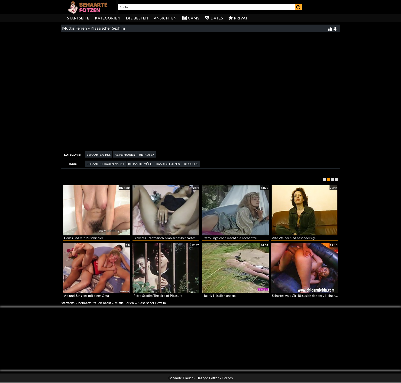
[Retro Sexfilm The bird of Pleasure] (166, 268)
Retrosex (146, 154)
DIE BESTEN (137, 18)
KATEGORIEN (107, 18)
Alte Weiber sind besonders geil (294, 238)
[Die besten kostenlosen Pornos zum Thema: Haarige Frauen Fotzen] (88, 7)
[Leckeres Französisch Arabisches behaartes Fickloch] (166, 210)
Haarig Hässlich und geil (220, 296)
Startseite (78, 18)
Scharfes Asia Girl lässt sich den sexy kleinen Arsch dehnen (314, 296)
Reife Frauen (125, 154)
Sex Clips (191, 164)
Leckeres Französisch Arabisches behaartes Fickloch (170, 238)
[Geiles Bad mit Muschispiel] (96, 210)
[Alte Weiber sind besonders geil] (304, 210)
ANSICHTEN (165, 18)
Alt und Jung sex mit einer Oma (86, 296)
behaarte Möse (140, 164)
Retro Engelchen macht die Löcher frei (230, 238)
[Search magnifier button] (298, 6)
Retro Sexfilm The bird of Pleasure (157, 296)
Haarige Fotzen (168, 164)
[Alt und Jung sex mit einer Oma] (96, 268)
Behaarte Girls (99, 154)
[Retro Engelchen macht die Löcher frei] (235, 210)
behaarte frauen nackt (105, 164)
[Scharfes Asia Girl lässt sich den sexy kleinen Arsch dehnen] (304, 268)
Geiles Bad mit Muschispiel (83, 238)
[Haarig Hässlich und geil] (235, 268)
